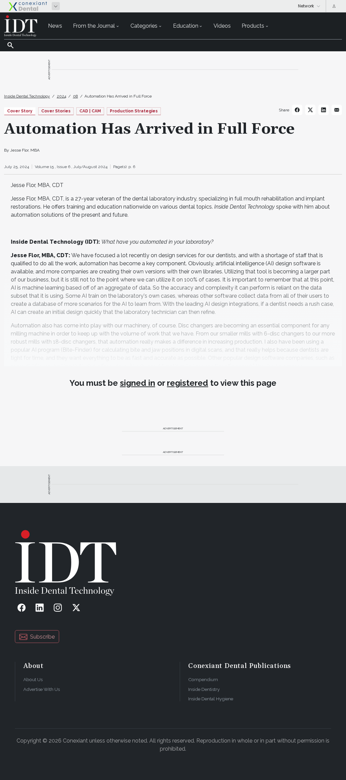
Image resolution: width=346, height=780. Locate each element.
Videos (222, 26)
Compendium (203, 679)
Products (253, 26)
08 (75, 96)
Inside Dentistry (204, 689)
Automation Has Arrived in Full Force (118, 96)
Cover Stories (56, 111)
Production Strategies (134, 111)
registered (187, 383)
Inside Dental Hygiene (210, 698)
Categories (143, 26)
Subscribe (42, 637)
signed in (137, 383)
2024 (61, 96)
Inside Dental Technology (27, 96)
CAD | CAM (90, 111)
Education (185, 26)
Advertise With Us (41, 689)
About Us (33, 679)
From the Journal (94, 26)
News (55, 26)
